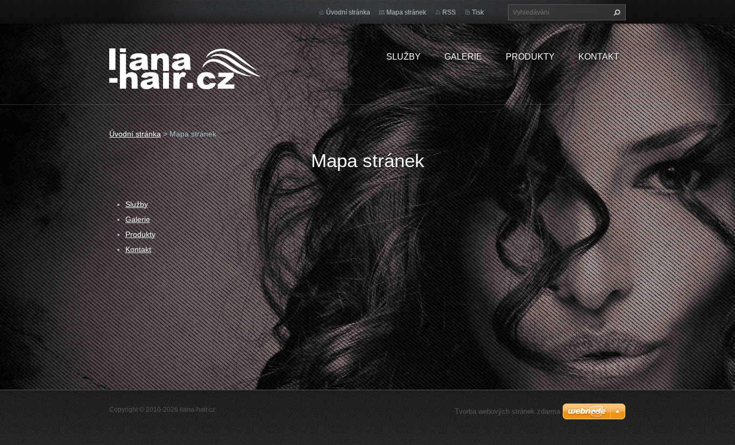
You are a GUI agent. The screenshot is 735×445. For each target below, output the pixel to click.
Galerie (463, 56)
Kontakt (598, 56)
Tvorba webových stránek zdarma (507, 411)
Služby (403, 56)
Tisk (478, 12)
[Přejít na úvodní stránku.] (184, 67)
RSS (449, 12)
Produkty (530, 56)
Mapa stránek (406, 12)
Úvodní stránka (348, 12)
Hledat (615, 12)
